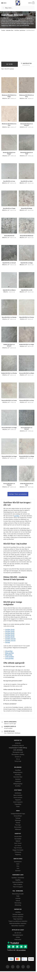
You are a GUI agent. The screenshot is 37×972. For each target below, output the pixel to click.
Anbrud (18, 900)
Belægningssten (17, 772)
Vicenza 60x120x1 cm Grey (26, 400)
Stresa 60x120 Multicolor (26, 235)
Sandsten (18, 779)
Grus (18, 866)
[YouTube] (28, 966)
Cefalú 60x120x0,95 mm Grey (26, 484)
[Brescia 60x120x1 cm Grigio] (9, 418)
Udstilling (17, 912)
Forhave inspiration (18, 916)
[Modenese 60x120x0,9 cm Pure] (9, 114)
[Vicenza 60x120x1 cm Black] (27, 363)
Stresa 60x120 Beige (26, 208)
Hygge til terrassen (18, 850)
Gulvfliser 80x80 (9, 635)
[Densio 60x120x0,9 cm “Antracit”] (27, 114)
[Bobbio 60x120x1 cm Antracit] (9, 334)
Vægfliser (18, 880)
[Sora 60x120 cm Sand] (27, 171)
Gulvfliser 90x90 (9, 636)
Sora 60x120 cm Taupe (9, 208)
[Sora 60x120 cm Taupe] (9, 198)
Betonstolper (17, 827)
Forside (3, 30)
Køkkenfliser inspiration (17, 925)
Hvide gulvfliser (9, 656)
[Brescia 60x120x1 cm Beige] (27, 446)
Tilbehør (18, 822)
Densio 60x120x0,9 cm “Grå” (26, 153)
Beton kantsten (18, 795)
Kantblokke (18, 793)
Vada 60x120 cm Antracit (9, 263)
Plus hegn (18, 825)
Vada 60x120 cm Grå (26, 290)
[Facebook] (7, 966)
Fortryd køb (18, 761)
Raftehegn (18, 820)
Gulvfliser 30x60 (9, 631)
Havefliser (18, 770)
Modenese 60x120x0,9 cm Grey (26, 95)
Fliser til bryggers (18, 886)
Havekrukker (18, 836)
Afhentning (18, 905)
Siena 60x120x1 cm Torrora (26, 317)
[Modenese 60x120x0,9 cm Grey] (27, 85)
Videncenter (17, 939)
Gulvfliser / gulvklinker (19, 30)
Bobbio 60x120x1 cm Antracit (9, 345)
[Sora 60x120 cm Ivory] (9, 171)
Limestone (18, 781)
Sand (17, 864)
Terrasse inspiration (17, 914)
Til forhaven (18, 852)
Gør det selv (17, 932)
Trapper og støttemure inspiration (17, 921)
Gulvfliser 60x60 (9, 633)
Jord (18, 868)
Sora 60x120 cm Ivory (9, 181)
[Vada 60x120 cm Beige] (27, 253)
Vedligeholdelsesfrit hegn (18, 813)
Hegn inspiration (17, 919)
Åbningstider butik (18, 752)
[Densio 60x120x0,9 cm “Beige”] (9, 142)
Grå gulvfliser (9, 651)
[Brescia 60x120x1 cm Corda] (9, 390)
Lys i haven (18, 845)
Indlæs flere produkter (18, 494)
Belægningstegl (18, 783)
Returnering (18, 903)
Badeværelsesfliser (18, 882)
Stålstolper (18, 829)
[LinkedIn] (23, 966)
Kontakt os (18, 756)
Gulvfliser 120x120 (10, 640)
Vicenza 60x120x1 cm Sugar (9, 456)
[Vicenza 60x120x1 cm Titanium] (9, 473)
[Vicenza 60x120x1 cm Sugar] (9, 446)
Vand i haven (18, 843)
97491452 (18, 743)
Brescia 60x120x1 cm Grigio (9, 427)
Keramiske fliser (18, 777)
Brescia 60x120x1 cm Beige (26, 456)
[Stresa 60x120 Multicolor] (27, 226)
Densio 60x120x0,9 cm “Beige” (9, 153)
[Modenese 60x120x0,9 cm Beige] (9, 85)
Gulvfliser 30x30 (9, 629)
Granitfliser (18, 774)
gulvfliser (16, 515)
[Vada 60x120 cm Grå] (27, 280)
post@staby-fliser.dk (18, 745)
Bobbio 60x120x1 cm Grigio (26, 344)
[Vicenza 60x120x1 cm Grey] (27, 390)
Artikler (18, 937)
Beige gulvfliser (9, 653)
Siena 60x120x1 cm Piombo (9, 317)
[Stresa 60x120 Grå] (9, 226)
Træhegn (17, 818)
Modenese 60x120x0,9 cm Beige (9, 95)
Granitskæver (18, 861)
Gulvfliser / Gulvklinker (18, 877)
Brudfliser (18, 786)
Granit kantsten (18, 797)
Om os (18, 759)
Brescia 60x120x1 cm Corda (9, 400)
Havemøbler (17, 838)
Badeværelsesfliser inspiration (17, 923)
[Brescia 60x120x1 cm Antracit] (27, 418)
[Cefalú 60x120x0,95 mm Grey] (27, 473)
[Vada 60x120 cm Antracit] (9, 253)
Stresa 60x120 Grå (9, 235)
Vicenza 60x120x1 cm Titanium (9, 484)
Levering (17, 898)
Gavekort (17, 870)
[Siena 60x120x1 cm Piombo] (9, 307)
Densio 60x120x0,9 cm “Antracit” (26, 124)
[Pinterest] (18, 966)
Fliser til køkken (18, 884)
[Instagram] (12, 966)
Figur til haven (18, 847)
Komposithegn (18, 816)
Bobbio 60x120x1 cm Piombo (9, 373)
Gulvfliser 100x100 (10, 638)
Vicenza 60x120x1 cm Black (26, 373)
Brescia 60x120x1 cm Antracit (26, 428)
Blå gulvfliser (8, 654)
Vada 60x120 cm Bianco (9, 290)
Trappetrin (18, 799)
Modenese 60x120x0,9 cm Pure (9, 124)
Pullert (18, 806)
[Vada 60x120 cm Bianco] (9, 280)
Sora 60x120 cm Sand (26, 181)
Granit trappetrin (18, 802)
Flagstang (18, 854)
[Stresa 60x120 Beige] (27, 198)
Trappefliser (18, 804)
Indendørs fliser (9, 30)
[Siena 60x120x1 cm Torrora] (27, 307)
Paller (17, 896)
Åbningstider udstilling (18, 754)
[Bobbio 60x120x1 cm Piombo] (9, 363)
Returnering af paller (18, 893)
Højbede (17, 841)
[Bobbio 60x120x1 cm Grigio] (27, 334)
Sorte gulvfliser (9, 658)
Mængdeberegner (18, 935)
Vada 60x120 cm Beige (26, 263)
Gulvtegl (7, 642)
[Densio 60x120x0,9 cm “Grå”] (27, 142)
